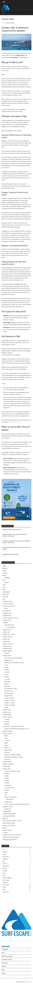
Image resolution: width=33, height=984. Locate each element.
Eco (3, 849)
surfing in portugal (7, 731)
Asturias (6, 776)
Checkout (5, 573)
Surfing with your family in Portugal (13, 757)
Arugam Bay (7, 809)
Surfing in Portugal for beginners (12, 754)
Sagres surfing (8, 750)
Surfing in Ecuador (7, 648)
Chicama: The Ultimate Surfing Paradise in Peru (16, 728)
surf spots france (7, 620)
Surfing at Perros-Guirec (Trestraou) (12, 835)
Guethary (6, 669)
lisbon (4, 589)
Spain (4, 875)
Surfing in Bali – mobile (8, 634)
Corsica (6, 665)
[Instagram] (6, 938)
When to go (7, 759)
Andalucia (6, 773)
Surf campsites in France (10, 688)
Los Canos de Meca (9, 787)
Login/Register (6, 592)
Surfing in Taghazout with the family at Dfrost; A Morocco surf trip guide (15, 535)
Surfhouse (5, 882)
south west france (7, 601)
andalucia (5, 568)
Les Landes (7, 679)
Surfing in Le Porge (9, 702)
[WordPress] (10, 938)
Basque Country (8, 660)
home (4, 587)
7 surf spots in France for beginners (13, 658)
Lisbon (6, 738)
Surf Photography (7, 877)
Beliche (6, 736)
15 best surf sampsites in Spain (12, 771)
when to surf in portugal (9, 825)
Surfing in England (7, 651)
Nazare (6, 743)
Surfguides (5, 622)
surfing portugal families (9, 816)
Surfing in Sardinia (7, 761)
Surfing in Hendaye (9, 698)
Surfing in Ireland (7, 714)
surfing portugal (7, 811)
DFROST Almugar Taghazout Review (12, 529)
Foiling (4, 575)
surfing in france (7, 710)
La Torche (7, 672)
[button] (3, 13)
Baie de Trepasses (7, 830)
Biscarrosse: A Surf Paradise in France (14, 662)
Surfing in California (8, 636)
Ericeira (8, 740)
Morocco (5, 863)
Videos (4, 889)
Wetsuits (6, 582)
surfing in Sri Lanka (14, 422)
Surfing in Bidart (8, 695)
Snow (4, 599)
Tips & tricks (6, 885)
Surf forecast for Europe (9, 606)
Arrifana (5, 827)
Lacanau (6, 674)
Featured (5, 852)
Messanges (7, 681)
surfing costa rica (7, 629)
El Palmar (6, 783)
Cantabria (6, 780)
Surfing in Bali (6, 632)
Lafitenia (6, 677)
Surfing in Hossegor (9, 700)
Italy (4, 861)
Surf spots (7, 721)
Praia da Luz (7, 747)
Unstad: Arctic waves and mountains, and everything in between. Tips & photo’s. (16, 541)
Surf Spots (7, 752)
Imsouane (6, 719)
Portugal (5, 870)
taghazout (7, 724)
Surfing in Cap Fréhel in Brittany (11, 837)
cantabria (6, 778)
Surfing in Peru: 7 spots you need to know (13, 726)
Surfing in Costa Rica (8, 644)
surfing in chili (6, 639)
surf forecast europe (8, 603)
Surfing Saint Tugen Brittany (10, 839)
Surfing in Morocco (7, 717)
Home (3, 16)
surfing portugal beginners (9, 813)
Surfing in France (7, 655)
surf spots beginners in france (10, 618)
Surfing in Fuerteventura (10, 797)
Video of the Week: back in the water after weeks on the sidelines (17, 548)
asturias (5, 570)
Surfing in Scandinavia (8, 764)
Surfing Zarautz (8, 802)
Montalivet (7, 686)
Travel (4, 887)
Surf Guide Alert (7, 611)
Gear (4, 580)
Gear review (6, 856)
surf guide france (7, 613)
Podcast (5, 868)
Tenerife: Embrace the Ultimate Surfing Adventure (17, 804)
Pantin (6, 792)
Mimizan (6, 684)
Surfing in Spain (6, 769)
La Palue (5, 832)
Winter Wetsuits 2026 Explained (10, 554)
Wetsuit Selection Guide (9, 823)
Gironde (6, 667)
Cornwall (6, 653)
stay (5, 794)
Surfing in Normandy (9, 705)
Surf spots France (8, 693)
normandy (5, 596)
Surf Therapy (6, 880)
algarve (4, 566)
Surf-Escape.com (27, 982)
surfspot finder (10, 799)
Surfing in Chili (6, 641)
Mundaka (6, 790)
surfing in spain (6, 766)
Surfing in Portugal (7, 733)
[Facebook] (3, 938)
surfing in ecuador (7, 646)
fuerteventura (7, 785)
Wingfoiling (7, 577)
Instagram (5, 859)
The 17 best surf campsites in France (12, 820)
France (6, 608)
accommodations (10, 627)
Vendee (6, 707)
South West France (9, 625)
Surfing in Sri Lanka (7, 806)
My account (6, 594)
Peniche (6, 745)
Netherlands (6, 866)
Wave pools (6, 892)
